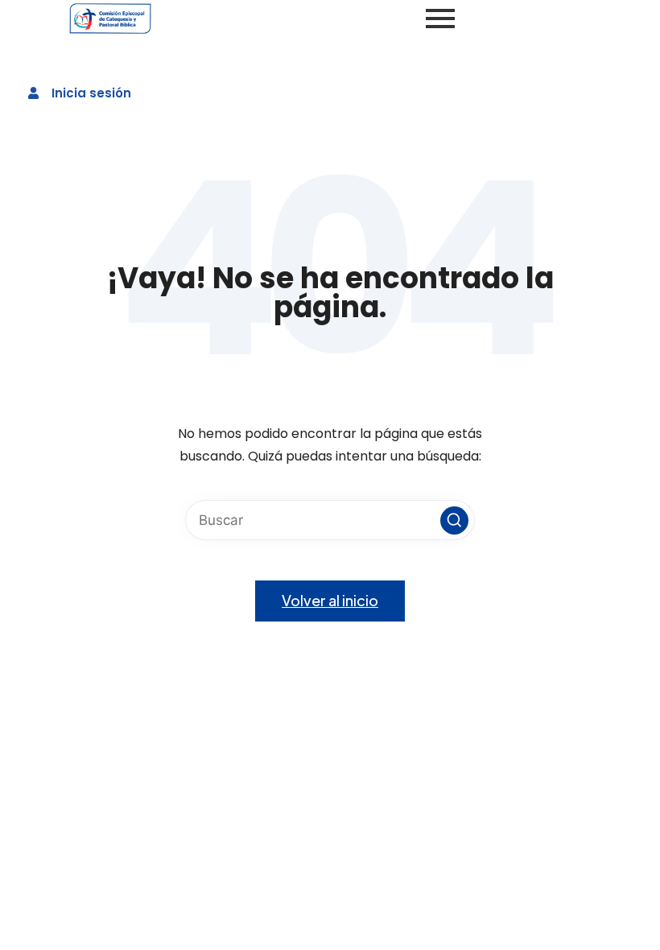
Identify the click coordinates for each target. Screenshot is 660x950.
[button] (454, 520)
